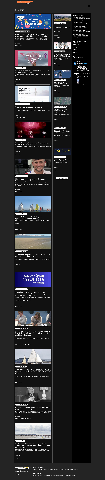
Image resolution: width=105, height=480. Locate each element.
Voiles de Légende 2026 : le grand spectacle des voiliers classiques (29, 217)
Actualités (22, 104)
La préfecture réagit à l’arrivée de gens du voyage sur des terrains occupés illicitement (62, 132)
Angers (75, 47)
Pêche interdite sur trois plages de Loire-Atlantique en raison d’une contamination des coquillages (32, 445)
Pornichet (82, 5)
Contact (76, 469)
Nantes (75, 49)
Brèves (59, 23)
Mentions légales (67, 475)
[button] (89, 6)
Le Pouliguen (49, 5)
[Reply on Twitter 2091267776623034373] (77, 88)
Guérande (60, 5)
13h (89, 73)
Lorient (75, 51)
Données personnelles (58, 475)
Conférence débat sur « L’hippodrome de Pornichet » (62, 27)
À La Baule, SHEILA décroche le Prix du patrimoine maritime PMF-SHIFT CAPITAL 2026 (33, 371)
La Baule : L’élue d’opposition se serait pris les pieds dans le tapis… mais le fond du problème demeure (33, 333)
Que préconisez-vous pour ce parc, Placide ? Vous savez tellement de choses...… (81, 24)
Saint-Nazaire (77, 46)
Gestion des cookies (48, 475)
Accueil (34, 475)
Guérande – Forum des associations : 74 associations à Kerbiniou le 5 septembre (31, 35)
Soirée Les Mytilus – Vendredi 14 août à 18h (60, 82)
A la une (19, 5)
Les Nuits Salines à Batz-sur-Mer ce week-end (62, 160)
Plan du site (40, 475)
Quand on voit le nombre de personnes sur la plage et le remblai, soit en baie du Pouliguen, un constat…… (82, 32)
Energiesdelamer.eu (78, 57)
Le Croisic (38, 5)
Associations (22, 31)
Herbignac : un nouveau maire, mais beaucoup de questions (30, 180)
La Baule (29, 5)
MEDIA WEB (77, 74)
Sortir (25, 67)
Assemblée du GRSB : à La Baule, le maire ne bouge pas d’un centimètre (32, 255)
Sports (25, 213)
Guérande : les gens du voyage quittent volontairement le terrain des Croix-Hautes (61, 111)
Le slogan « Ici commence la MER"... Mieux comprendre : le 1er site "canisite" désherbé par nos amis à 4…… (81, 28)
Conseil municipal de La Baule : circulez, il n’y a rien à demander (33, 408)
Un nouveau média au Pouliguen (28, 107)
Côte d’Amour (77, 44)
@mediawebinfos (85, 73)
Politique (26, 176)
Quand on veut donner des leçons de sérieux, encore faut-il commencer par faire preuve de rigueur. (31, 294)
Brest (75, 52)
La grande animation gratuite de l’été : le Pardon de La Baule (32, 71)
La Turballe (71, 5)
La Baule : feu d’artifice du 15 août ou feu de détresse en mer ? (32, 143)
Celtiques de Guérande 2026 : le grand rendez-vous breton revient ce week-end (62, 55)
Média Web (76, 42)
